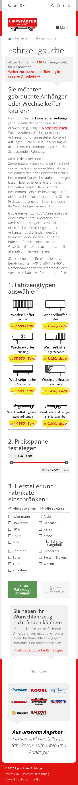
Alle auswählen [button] (24, 508)
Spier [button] (16, 557)
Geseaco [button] (50, 522)
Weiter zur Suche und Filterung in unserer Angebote (34, 74)
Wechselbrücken (54, 128)
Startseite (20, 38)
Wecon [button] (49, 563)
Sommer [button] (19, 551)
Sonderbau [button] (52, 551)
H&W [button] (16, 529)
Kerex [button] (48, 529)
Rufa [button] (16, 542)
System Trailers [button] (55, 557)
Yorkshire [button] (20, 570)
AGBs (36, 779)
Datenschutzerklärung (35, 774)
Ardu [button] (47, 516)
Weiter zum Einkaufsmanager (40, 650)
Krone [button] (48, 535)
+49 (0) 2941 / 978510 (48, 263)
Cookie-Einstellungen (17, 779)
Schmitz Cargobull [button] (55, 543)
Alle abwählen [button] (56, 508)
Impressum (12, 774)
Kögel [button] (17, 535)
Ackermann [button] (21, 516)
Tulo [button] (16, 563)
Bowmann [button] (20, 522)
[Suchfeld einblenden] (53, 6)
